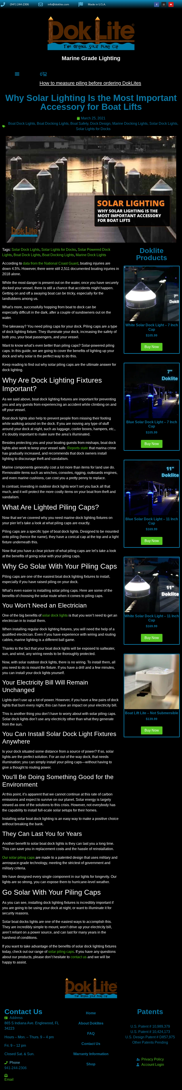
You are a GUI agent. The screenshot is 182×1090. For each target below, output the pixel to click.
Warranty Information (91, 1054)
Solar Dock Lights (163, 123)
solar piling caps (61, 952)
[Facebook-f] (156, 4)
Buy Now (151, 730)
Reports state (77, 448)
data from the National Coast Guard (50, 263)
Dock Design (100, 123)
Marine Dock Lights (91, 255)
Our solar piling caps (18, 857)
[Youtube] (170, 4)
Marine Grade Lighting (91, 58)
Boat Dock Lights (21, 123)
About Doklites (90, 1023)
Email (9, 1079)
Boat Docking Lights (53, 123)
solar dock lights (55, 615)
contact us (79, 957)
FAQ (91, 1033)
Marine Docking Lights (130, 123)
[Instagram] (163, 4)
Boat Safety (79, 123)
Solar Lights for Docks (93, 129)
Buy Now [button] (151, 347)
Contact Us (90, 1044)
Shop (90, 1064)
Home (91, 1013)
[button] (17, 73)
